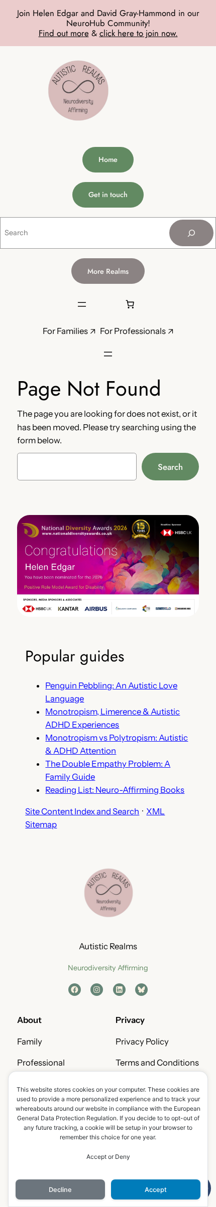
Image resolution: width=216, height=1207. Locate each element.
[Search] (191, 233)
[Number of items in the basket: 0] (129, 304)
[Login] (105, 304)
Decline (60, 1189)
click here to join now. (138, 33)
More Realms (108, 271)
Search (170, 467)
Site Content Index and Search (82, 811)
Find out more (64, 33)
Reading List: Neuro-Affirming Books (114, 790)
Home (108, 159)
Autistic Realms (108, 946)
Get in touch (108, 195)
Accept (156, 1189)
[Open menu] (82, 304)
